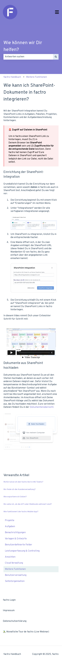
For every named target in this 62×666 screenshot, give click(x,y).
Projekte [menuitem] (9, 520)
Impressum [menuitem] (9, 610)
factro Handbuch (12, 77)
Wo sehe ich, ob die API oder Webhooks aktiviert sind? (27, 504)
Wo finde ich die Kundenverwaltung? (19, 489)
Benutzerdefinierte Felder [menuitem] (18, 544)
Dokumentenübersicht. (42, 407)
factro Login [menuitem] (9, 600)
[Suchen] (56, 56)
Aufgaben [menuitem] (10, 526)
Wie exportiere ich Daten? (15, 497)
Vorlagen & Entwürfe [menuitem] (16, 538)
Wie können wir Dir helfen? (22, 46)
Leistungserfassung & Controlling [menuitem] (22, 551)
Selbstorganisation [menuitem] (15, 581)
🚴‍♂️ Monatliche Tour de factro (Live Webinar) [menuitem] (26, 631)
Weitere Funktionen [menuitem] (15, 569)
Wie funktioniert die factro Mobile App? (20, 511)
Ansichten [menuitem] (10, 557)
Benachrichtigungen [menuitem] (15, 532)
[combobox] (28, 56)
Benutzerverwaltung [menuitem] (15, 575)
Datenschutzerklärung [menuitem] (14, 621)
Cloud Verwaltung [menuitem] (14, 563)
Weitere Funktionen (36, 77)
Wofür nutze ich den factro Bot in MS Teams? (23, 482)
